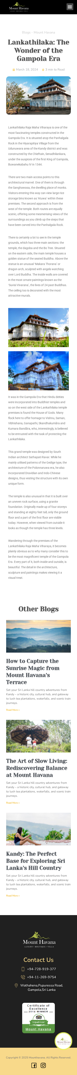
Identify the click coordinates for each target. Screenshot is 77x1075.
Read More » (13, 710)
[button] (70, 6)
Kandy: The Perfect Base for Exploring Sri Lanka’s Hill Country (35, 861)
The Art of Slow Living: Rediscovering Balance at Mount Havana (36, 768)
